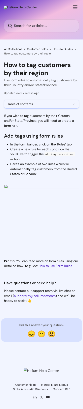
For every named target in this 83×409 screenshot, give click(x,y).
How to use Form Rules (55, 266)
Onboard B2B (61, 389)
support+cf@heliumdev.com (35, 296)
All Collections (13, 49)
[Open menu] (75, 7)
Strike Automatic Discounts (30, 389)
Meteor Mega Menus (54, 385)
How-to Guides (63, 49)
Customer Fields (37, 49)
